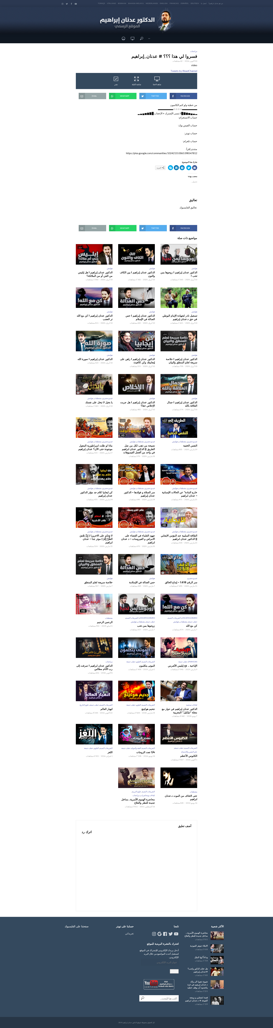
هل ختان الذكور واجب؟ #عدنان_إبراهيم (198, 970)
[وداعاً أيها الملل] (217, 960)
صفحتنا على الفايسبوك (77, 926)
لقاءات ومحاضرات (147, 795)
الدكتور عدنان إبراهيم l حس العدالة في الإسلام (140, 317)
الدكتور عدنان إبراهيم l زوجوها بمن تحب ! (179, 274)
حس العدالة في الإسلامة (142, 582)
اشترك (174, 971)
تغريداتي (129, 933)
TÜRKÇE (101, 3)
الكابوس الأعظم (188, 755)
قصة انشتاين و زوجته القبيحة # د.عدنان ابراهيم (196, 999)
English (164, 3)
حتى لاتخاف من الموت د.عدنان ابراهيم (181, 797)
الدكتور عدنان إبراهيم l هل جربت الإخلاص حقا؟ (137, 404)
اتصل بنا (203, 3)
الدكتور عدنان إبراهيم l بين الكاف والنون (137, 274)
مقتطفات (97, 398)
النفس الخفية (190, 445)
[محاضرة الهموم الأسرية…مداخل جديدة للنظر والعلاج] (217, 935)
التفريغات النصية (174, 618)
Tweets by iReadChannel (183, 70)
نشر (116, 84)
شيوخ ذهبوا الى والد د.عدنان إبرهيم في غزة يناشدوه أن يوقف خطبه (197, 984)
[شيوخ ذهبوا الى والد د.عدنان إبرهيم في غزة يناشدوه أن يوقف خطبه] (217, 984)
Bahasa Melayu (136, 3)
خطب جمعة (192, 621)
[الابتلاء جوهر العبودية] (217, 948)
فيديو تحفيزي (107, 398)
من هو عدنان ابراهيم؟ (216, 3)
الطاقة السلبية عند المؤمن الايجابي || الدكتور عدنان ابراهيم (179, 537)
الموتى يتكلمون (147, 665)
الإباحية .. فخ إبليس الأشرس (182, 665)
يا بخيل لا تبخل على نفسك (98, 402)
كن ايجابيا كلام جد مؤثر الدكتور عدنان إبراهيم (96, 494)
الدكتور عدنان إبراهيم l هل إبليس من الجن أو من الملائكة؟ (95, 274)
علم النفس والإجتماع (189, 752)
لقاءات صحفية (191, 705)
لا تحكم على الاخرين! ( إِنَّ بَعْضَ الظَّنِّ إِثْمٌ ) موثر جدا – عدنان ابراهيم (96, 539)
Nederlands (152, 3)
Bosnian (122, 3)
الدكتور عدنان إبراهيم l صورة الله (95, 359)
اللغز (110, 752)
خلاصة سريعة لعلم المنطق (98, 582)
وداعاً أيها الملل (201, 957)
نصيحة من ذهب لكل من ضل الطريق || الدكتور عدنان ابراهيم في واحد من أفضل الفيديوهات (138, 449)
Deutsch (195, 3)
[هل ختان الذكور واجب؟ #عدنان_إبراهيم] (217, 971)
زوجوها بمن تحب (146, 625)
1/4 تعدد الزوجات (145, 752)
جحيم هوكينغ (148, 708)
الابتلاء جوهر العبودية (199, 945)
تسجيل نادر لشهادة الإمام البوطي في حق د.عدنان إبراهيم (179, 317)
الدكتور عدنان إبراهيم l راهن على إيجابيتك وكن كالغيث (137, 361)
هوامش (194, 268)
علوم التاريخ (84, 705)
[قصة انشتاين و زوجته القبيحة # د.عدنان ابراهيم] (217, 1000)
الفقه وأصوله (136, 748)
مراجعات (193, 51)
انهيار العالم (106, 708)
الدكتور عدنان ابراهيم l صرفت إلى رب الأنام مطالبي (94, 667)
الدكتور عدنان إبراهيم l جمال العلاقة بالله (182, 404)
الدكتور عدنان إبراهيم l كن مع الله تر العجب (94, 317)
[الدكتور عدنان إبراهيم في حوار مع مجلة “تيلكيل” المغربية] (179, 691)
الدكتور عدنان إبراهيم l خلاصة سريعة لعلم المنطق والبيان (181, 361)
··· (149, 38)
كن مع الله (191, 625)
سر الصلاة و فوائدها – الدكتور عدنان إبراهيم (139, 494)
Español (185, 3)
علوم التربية (136, 791)
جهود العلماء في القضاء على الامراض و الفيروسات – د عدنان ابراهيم (138, 539)
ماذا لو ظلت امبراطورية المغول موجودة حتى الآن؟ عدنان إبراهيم (95, 447)
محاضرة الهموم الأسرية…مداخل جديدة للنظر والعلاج (138, 801)
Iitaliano (111, 3)
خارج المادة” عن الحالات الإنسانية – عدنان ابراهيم (179, 494)
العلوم (138, 661)
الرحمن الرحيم (104, 622)
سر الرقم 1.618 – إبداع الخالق (181, 582)
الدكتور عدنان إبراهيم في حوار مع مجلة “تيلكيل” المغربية (179, 710)
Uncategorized (189, 618)
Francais (174, 3)
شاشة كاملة (136, 84)
